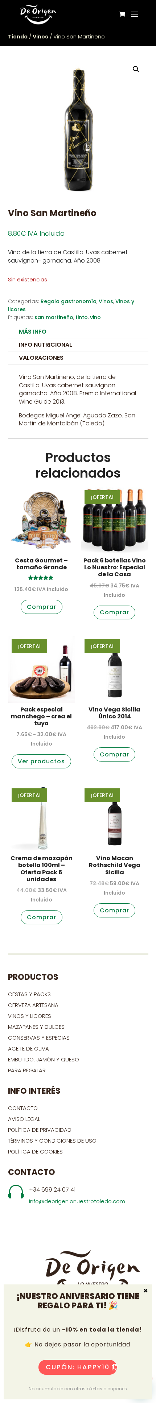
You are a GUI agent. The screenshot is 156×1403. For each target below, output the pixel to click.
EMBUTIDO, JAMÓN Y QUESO (43, 1059)
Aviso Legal (24, 1119)
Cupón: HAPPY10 (78, 1366)
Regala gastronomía (69, 301)
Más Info (32, 331)
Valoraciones (41, 358)
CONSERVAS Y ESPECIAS (39, 1037)
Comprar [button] (41, 607)
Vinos (40, 36)
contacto (23, 1108)
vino (95, 317)
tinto (81, 317)
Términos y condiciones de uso (53, 1140)
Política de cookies (35, 1151)
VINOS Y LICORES (29, 1016)
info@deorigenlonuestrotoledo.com (77, 1201)
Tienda (18, 36)
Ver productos (41, 761)
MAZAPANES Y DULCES (36, 1027)
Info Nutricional (45, 345)
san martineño (53, 317)
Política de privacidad (39, 1130)
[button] (136, 69)
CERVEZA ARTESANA (33, 1005)
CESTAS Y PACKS (29, 994)
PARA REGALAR (27, 1070)
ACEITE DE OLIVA (28, 1048)
